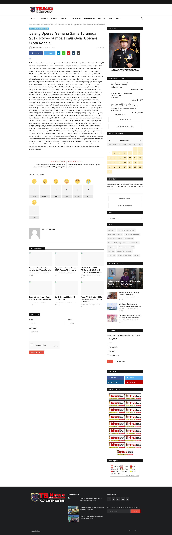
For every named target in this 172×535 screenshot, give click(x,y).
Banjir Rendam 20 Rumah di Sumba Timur (65, 298)
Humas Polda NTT (38, 47)
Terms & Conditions (135, 531)
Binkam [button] (44, 18)
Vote (109, 361)
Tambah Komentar (125, 119)
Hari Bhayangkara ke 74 (132, 234)
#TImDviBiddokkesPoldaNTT (126, 230)
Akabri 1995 (111, 230)
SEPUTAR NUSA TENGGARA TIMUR (44, 24)
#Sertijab (136, 255)
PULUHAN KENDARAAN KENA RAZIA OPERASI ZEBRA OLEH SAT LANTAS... (91, 299)
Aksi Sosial (111, 251)
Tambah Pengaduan (124, 199)
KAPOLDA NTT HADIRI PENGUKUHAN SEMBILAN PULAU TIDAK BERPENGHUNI (91, 270)
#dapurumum (128, 238)
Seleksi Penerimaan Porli (131, 243)
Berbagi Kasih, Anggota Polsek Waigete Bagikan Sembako (84, 166)
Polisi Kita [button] (76, 18)
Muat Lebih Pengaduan (124, 206)
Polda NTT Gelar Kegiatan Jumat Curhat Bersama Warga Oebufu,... (91, 517)
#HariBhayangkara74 (124, 255)
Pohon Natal (111, 255)
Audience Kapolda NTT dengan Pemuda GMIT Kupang (129, 293)
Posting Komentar (37, 352)
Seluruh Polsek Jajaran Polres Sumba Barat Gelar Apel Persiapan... (91, 499)
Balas (134, 89)
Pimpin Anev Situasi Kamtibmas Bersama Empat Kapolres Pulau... (92, 508)
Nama (31, 319)
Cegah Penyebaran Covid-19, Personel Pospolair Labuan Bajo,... (130, 305)
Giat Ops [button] (101, 18)
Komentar (35, 315)
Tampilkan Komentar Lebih (124, 126)
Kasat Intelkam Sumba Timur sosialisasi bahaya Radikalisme (40, 298)
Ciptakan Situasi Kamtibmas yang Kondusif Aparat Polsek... (40, 269)
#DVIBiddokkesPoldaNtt (115, 234)
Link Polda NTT (115, 18)
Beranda (34, 18)
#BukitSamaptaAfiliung (115, 238)
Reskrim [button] (54, 18)
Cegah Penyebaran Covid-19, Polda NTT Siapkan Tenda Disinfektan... (130, 316)
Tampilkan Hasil (120, 361)
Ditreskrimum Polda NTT (124, 251)
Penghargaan (112, 247)
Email (70, 319)
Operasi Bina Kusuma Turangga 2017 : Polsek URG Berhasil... (66, 269)
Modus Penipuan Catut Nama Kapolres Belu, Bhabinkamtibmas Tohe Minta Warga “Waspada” (49, 166)
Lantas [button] (64, 18)
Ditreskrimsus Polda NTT (126, 247)
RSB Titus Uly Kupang (114, 243)
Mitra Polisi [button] (89, 18)
